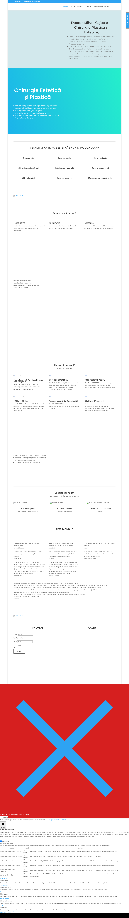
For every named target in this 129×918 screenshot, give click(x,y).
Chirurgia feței (28, 158)
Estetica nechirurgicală (64, 168)
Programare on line (101, 7)
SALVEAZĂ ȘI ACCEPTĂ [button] (7, 912)
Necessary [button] (3, 839)
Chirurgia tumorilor (64, 178)
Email (15, 641)
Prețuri (89, 7)
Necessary (5, 841)
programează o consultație (27, 238)
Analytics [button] (3, 892)
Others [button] (2, 905)
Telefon (16, 638)
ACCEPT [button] (63, 820)
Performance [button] (4, 885)
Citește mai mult (54, 820)
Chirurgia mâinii (28, 178)
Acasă (65, 7)
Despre (72, 7)
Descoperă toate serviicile (27, 469)
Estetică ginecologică (100, 168)
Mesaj (15, 648)
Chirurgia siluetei (100, 158)
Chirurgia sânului (64, 158)
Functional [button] (3, 878)
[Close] (64, 812)
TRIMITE (19, 651)
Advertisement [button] (4, 899)
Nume (15, 634)
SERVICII (80, 7)
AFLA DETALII (4, 817)
